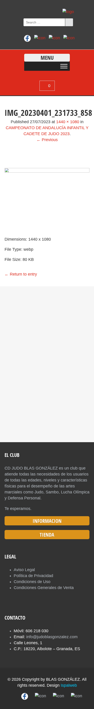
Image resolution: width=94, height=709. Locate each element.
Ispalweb (69, 685)
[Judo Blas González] (68, 11)
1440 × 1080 (67, 122)
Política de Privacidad (33, 575)
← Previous (47, 139)
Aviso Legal (24, 569)
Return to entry (21, 274)
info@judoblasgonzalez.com (52, 637)
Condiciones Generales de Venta (44, 587)
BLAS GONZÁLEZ (63, 679)
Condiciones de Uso (32, 581)
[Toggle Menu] (64, 66)
